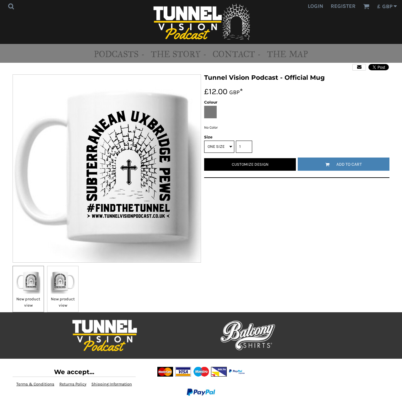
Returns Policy (72, 384)
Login (315, 6)
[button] (11, 6)
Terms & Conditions (35, 384)
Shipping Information (111, 384)
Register (343, 6)
